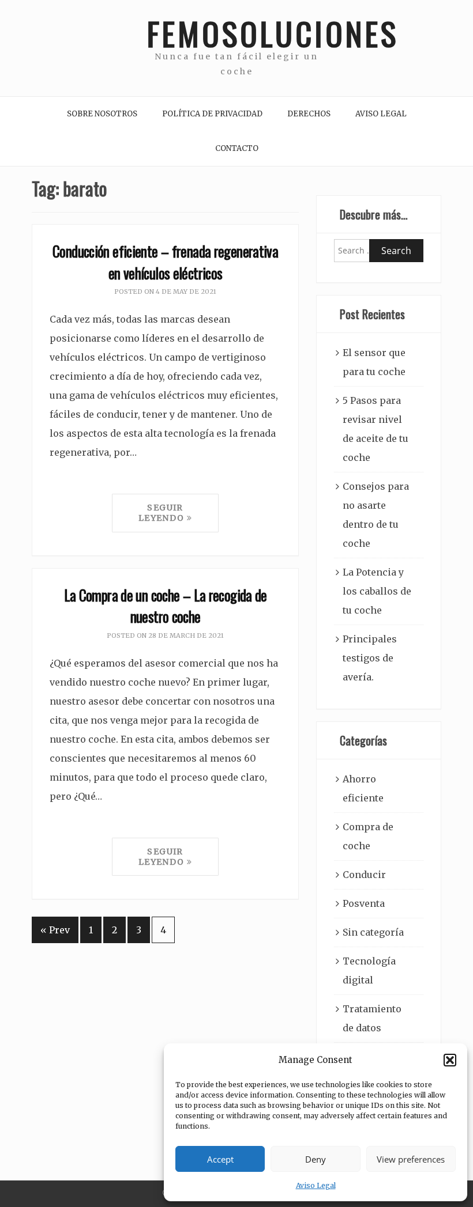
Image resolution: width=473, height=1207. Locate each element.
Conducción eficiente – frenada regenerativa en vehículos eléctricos (165, 261)
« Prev (55, 930)
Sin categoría (373, 932)
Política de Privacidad (212, 114)
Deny (315, 1159)
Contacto (236, 148)
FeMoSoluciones (236, 33)
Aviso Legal (316, 1185)
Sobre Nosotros (102, 114)
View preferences (411, 1159)
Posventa (364, 903)
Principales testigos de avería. (370, 658)
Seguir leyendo (162, 512)
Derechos (309, 114)
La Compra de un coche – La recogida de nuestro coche (165, 605)
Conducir (364, 874)
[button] (450, 1060)
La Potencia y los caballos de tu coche (377, 591)
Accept (220, 1159)
